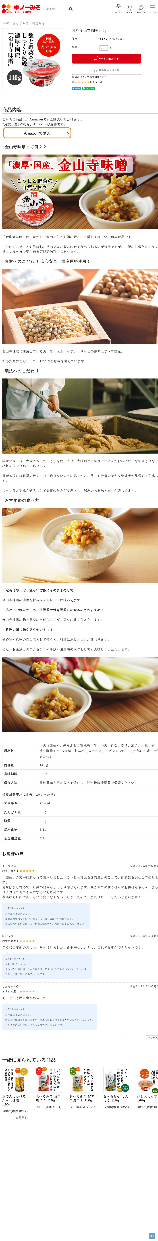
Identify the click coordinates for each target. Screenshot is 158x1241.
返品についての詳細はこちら (91, 77)
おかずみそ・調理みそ (29, 23)
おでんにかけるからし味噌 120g (14, 1100)
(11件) (100, 82)
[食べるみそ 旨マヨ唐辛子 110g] (82, 1080)
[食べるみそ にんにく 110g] (116, 1080)
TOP (5, 23)
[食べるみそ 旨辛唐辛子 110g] (49, 1080)
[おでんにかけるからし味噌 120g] (15, 1080)
